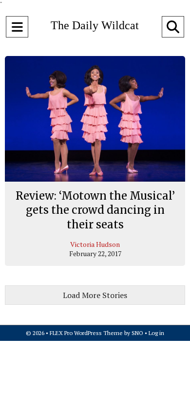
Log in (156, 332)
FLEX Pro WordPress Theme (86, 332)
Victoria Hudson (95, 244)
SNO (137, 332)
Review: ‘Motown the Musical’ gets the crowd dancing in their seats (95, 210)
